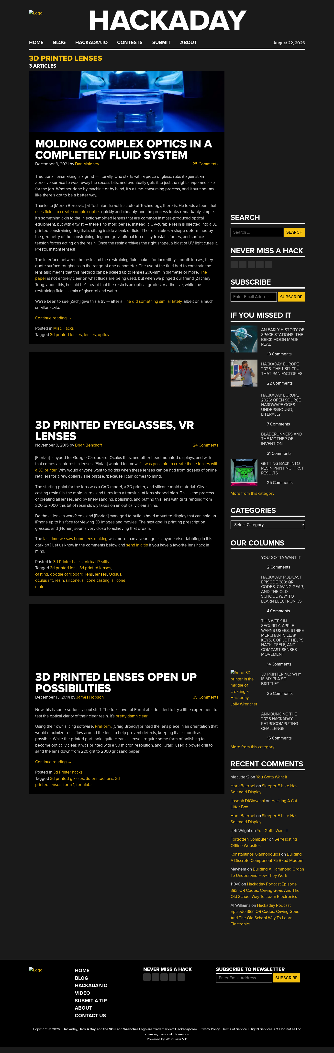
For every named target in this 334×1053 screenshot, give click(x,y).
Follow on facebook (234, 264)
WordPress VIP (176, 1039)
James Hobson (90, 697)
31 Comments (278, 453)
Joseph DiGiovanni (248, 800)
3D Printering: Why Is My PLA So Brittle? (281, 679)
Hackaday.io (91, 43)
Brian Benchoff (88, 445)
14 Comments (278, 664)
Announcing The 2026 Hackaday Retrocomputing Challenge (279, 721)
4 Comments (278, 611)
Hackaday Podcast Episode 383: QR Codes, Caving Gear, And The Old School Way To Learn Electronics (282, 589)
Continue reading (53, 318)
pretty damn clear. (132, 716)
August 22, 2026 (289, 43)
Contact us (268, 264)
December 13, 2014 (52, 697)
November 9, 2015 (52, 445)
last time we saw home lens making (75, 538)
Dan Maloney (87, 164)
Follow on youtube (251, 264)
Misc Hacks (63, 328)
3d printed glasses (67, 778)
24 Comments (205, 445)
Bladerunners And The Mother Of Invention (281, 439)
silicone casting (96, 580)
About (188, 43)
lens (89, 574)
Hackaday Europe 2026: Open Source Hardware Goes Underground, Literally (281, 405)
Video (82, 993)
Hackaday (167, 20)
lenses (90, 334)
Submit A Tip (91, 1001)
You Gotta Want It (281, 557)
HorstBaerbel (243, 785)
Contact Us (90, 1016)
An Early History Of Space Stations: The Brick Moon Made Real (282, 337)
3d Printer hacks (68, 561)
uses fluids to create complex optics (67, 211)
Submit (161, 43)
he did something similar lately (154, 301)
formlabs (84, 784)
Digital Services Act (264, 1029)
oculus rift (44, 580)
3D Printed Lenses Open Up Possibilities (116, 682)
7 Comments (278, 424)
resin (59, 580)
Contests (130, 43)
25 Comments (205, 164)
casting (41, 574)
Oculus (115, 574)
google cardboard (66, 574)
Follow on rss (260, 264)
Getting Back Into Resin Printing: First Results (282, 468)
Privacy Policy (210, 1029)
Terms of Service (235, 1029)
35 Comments (205, 697)
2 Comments (278, 567)
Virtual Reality (97, 561)
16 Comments (279, 738)
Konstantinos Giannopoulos (255, 854)
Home (36, 43)
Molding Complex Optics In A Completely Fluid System (123, 149)
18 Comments (279, 354)
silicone (73, 580)
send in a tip (137, 545)
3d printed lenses (66, 334)
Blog (59, 43)
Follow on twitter (242, 264)
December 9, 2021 (52, 164)
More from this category (252, 493)
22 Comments (279, 383)
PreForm (103, 726)
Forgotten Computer (249, 839)
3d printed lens (64, 567)
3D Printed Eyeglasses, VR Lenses (114, 430)
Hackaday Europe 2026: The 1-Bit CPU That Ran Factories (281, 369)
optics (103, 334)
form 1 (68, 784)
